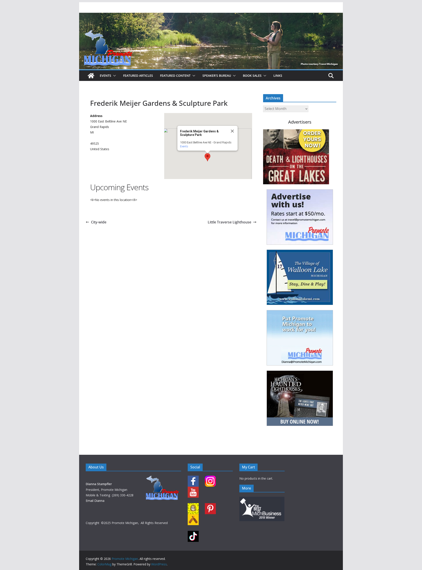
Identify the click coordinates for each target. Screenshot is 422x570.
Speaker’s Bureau (216, 75)
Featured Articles (138, 75)
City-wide (98, 222)
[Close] (232, 131)
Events (105, 75)
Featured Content (175, 75)
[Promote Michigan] (211, 15)
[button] (113, 76)
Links (277, 75)
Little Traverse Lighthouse (229, 222)
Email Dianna (95, 501)
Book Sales (252, 75)
